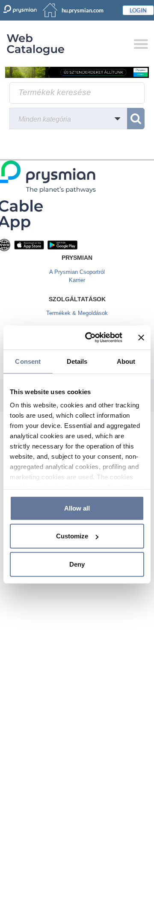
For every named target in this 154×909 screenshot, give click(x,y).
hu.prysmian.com (83, 10)
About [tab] (126, 361)
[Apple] (29, 244)
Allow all (77, 507)
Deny (77, 563)
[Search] (136, 118)
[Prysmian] (77, 72)
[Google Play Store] (62, 244)
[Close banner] (141, 338)
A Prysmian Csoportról (77, 272)
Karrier (77, 280)
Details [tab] (77, 361)
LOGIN (138, 10)
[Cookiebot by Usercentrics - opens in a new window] (90, 337)
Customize (72, 536)
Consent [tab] (28, 361)
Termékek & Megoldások (77, 313)
